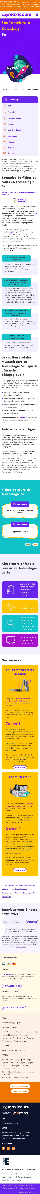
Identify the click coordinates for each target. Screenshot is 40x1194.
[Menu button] (37, 14)
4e (31, 1032)
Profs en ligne (20, 1091)
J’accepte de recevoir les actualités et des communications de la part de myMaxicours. (21, 930)
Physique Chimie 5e (27, 885)
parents (21, 418)
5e (24, 89)
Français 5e (13, 885)
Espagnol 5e (6, 897)
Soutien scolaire (20, 1086)
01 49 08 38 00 (7, 974)
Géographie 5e (7, 893)
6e (25, 1032)
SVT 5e (4, 885)
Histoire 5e (6, 889)
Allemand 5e (20, 893)
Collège (17, 89)
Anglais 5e (30, 893)
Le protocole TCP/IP (20, 532)
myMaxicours (6, 89)
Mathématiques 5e (19, 889)
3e (35, 1032)
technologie (9, 232)
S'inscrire (32, 922)
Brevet (4, 1050)
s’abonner (20, 767)
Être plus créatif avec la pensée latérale (20, 511)
